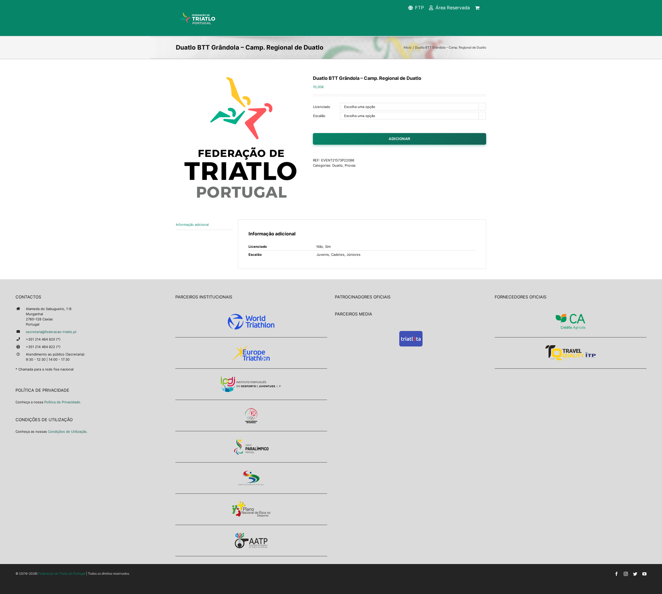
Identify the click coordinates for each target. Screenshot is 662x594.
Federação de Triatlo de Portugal (61, 573)
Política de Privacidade (62, 402)
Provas (350, 165)
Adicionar (399, 139)
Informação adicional (192, 224)
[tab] (204, 224)
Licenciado (321, 107)
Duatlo (337, 165)
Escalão (319, 116)
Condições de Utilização (67, 431)
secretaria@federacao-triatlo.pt (51, 332)
